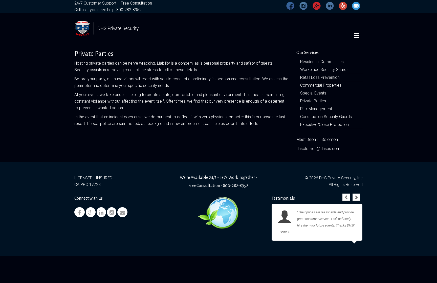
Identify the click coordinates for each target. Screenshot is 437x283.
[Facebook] (79, 212)
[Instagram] (111, 212)
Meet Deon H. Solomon (317, 139)
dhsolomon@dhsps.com (318, 148)
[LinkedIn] (101, 212)
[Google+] (91, 212)
